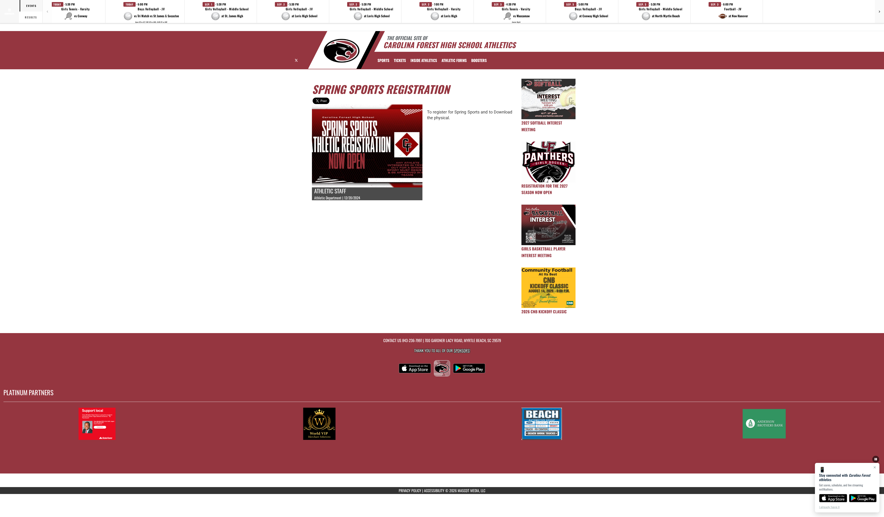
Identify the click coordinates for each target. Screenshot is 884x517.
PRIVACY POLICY (410, 490)
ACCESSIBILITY (434, 490)
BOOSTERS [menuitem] (479, 60)
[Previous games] (47, 11)
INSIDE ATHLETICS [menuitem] (423, 60)
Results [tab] (31, 17)
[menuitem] (400, 60)
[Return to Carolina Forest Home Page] (341, 50)
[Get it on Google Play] (863, 498)
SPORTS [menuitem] (383, 60)
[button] (75, 11)
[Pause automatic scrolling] (875, 459)
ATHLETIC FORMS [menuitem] (454, 60)
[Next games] (879, 11)
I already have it (829, 507)
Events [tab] (31, 6)
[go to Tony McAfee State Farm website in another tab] (135, 424)
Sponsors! (462, 350)
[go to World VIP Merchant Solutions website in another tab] (357, 424)
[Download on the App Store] (833, 498)
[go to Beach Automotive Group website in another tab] (580, 424)
